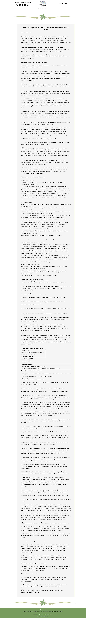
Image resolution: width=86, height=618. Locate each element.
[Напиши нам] (17, 5)
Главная (24, 611)
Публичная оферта (47, 611)
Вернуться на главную (43, 8)
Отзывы (35, 611)
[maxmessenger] (27, 5)
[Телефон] (20, 5)
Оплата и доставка (30, 611)
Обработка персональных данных (56, 611)
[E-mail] (25, 5)
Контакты (38, 611)
